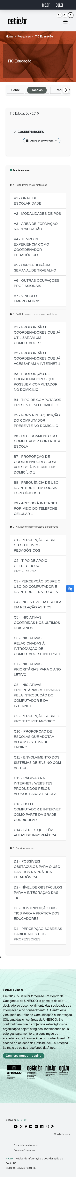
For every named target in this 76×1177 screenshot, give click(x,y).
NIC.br (22, 1119)
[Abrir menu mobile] (65, 21)
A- (65, 14)
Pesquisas (24, 36)
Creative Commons (24, 1150)
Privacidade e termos (26, 1145)
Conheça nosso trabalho (24, 1056)
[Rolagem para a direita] (65, 90)
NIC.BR (10, 1158)
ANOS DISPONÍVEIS (42, 140)
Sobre (15, 90)
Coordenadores (31, 132)
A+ (59, 14)
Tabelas (37, 90)
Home (9, 36)
